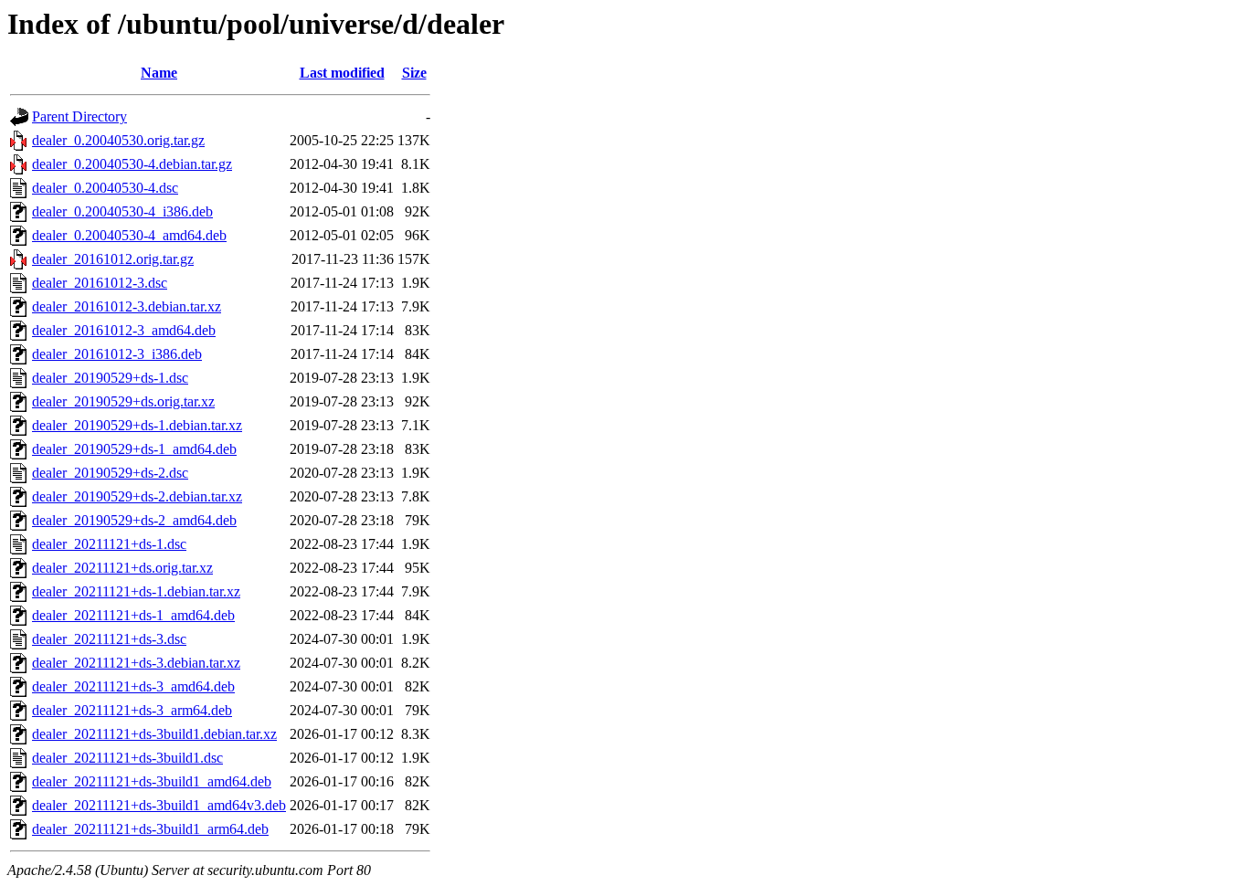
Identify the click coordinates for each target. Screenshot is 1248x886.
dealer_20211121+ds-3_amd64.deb (133, 686)
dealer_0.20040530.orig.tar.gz (118, 140)
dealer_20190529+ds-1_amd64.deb (134, 449)
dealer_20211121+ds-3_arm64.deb (132, 710)
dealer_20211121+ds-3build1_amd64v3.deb (159, 805)
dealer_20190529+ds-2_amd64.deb (134, 520)
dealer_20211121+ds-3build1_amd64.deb (151, 781)
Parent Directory (79, 116)
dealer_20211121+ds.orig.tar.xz (122, 567)
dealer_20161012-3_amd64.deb (124, 330)
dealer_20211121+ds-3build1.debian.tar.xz (154, 734)
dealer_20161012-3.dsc (99, 282)
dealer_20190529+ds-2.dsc (110, 472)
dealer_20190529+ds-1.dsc (110, 377)
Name (159, 72)
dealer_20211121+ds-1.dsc (109, 544)
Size (414, 72)
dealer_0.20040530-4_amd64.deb (129, 235)
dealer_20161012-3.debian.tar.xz (126, 306)
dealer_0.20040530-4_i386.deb (122, 211)
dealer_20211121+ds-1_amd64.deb (133, 615)
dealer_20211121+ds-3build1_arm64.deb (150, 829)
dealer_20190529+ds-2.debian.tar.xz (137, 496)
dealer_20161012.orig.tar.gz (113, 259)
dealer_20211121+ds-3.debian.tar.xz (136, 662)
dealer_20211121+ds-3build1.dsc (127, 757)
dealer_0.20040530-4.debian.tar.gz (132, 164)
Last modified (342, 72)
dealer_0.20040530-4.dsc (105, 187)
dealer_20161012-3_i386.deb (117, 354)
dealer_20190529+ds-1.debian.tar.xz (137, 425)
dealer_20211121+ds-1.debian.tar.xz (136, 591)
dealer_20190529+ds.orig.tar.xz (123, 401)
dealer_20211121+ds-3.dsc (109, 639)
